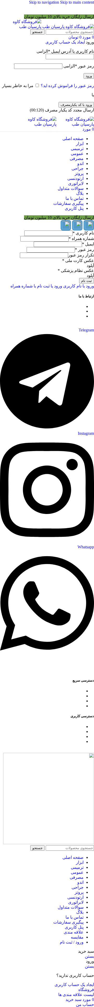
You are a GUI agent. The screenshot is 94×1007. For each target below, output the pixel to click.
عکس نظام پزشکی (76, 270)
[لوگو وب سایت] (67, 26)
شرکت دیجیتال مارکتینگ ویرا (33, 670)
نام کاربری (83, 233)
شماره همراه (81, 238)
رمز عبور (78, 66)
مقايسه (77, 937)
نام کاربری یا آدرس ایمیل (65, 51)
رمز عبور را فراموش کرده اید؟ (67, 85)
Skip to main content (77, 2)
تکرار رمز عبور (81, 255)
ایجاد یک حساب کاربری (65, 42)
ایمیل (88, 244)
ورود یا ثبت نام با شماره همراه (36, 286)
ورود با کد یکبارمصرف (76, 105)
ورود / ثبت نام (72, 942)
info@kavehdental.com (64, 311)
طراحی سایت (82, 670)
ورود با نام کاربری (78, 286)
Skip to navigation (44, 2)
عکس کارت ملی (78, 260)
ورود (89, 76)
